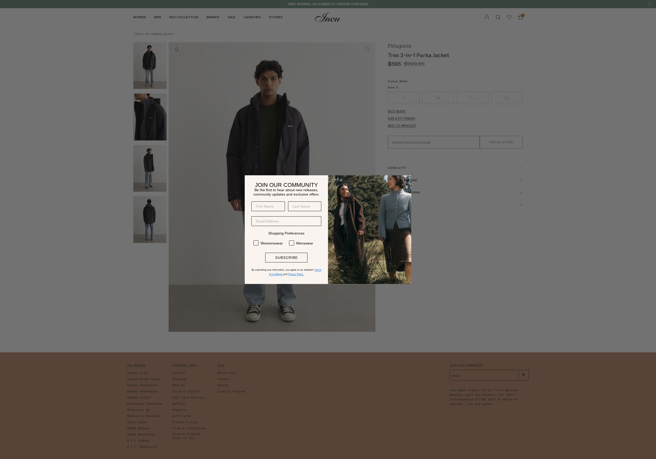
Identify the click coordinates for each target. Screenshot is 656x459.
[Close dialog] (406, 179)
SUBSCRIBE (286, 258)
